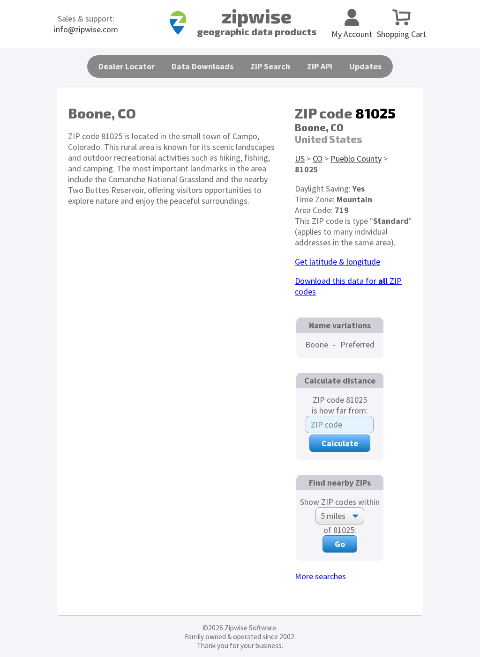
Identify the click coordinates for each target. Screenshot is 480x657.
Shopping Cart (401, 34)
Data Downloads (202, 66)
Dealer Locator (126, 66)
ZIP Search (270, 66)
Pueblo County (356, 158)
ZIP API (319, 66)
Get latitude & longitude (337, 261)
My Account (351, 34)
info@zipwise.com (86, 29)
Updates (365, 66)
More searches (320, 576)
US (300, 158)
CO (317, 158)
